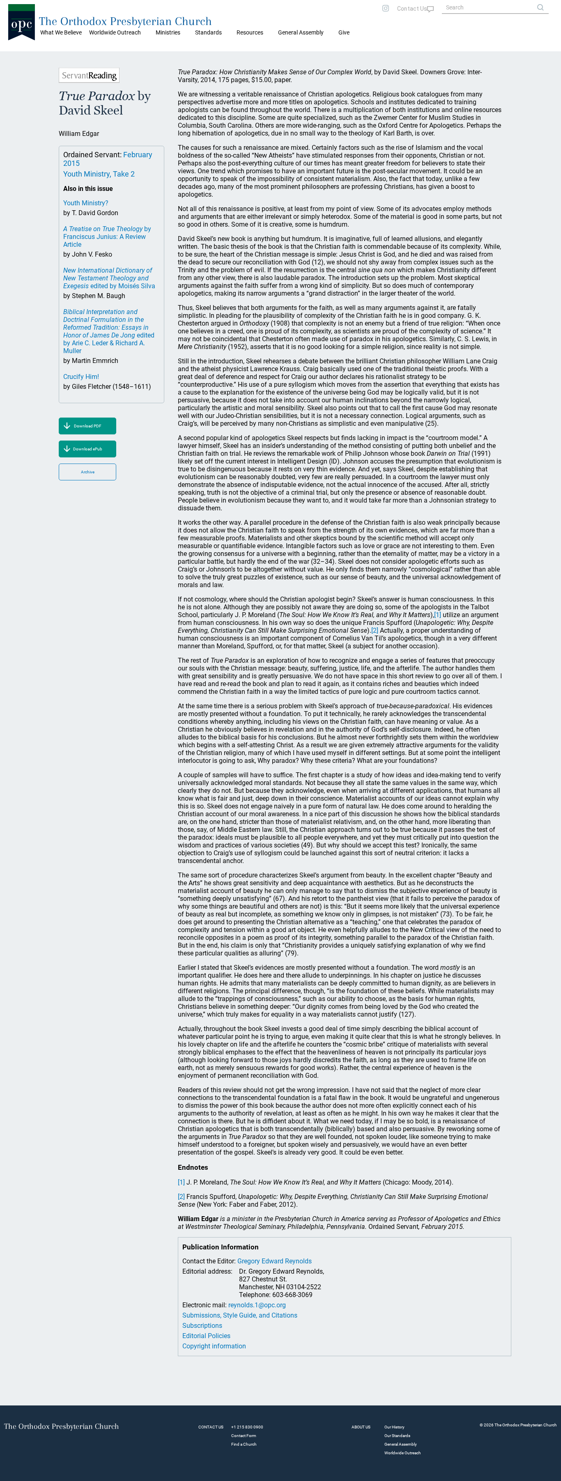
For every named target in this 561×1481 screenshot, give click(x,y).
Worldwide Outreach (402, 1453)
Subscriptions (202, 1325)
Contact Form (243, 1435)
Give (343, 32)
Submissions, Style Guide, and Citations (239, 1315)
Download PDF (87, 426)
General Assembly (301, 32)
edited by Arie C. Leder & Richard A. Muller (108, 331)
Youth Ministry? (85, 203)
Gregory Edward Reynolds (274, 1261)
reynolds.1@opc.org (257, 1305)
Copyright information (214, 1346)
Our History (394, 1427)
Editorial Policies (206, 1336)
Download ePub (87, 449)
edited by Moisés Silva (109, 278)
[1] (437, 615)
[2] (374, 630)
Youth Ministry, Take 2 (99, 174)
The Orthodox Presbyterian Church (125, 21)
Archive (87, 472)
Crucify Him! (81, 377)
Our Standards (397, 1435)
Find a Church (244, 1444)
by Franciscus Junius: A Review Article (107, 236)
